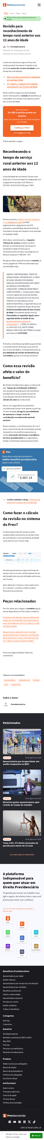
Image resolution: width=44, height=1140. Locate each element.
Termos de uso (9, 1099)
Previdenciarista (18, 46)
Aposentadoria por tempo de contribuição (20, 983)
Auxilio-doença (9, 980)
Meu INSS (7, 1041)
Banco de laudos (9, 1067)
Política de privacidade (12, 1103)
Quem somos (8, 1088)
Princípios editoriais (11, 1092)
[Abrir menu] (39, 5)
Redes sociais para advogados (15, 1064)
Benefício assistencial (12, 991)
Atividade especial (10, 1034)
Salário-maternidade (11, 994)
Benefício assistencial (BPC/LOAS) (17, 1038)
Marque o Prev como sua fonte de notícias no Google (21, 19)
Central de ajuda (9, 1095)
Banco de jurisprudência (13, 1071)
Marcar (38, 1135)
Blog (18, 13)
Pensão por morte (10, 1002)
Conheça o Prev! (22, 127)
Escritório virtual (10, 1078)
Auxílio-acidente (9, 1005)
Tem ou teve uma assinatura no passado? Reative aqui (18, 910)
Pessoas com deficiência (13, 1049)
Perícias (6, 1045)
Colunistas (7, 1024)
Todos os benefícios (11, 1009)
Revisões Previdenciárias (13, 1052)
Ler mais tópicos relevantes (22, 854)
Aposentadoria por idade (13, 976)
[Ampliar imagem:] (22, 558)
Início (12, 13)
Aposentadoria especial (12, 998)
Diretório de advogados (12, 1075)
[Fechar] (2, 1134)
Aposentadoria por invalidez (14, 987)
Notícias (6, 1021)
